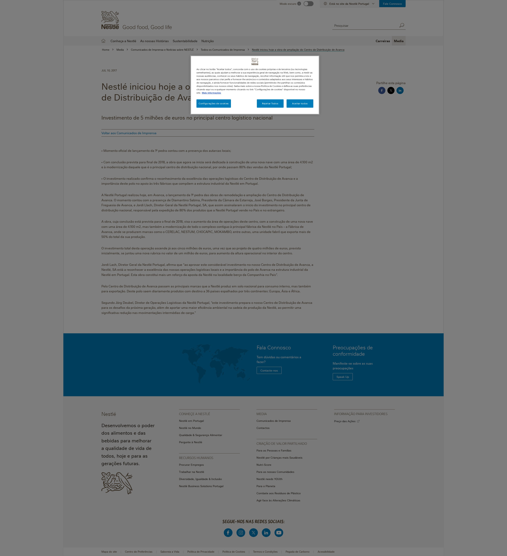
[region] (255, 85)
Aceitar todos (300, 103)
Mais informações (211, 92)
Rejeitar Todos (270, 103)
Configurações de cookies (214, 103)
